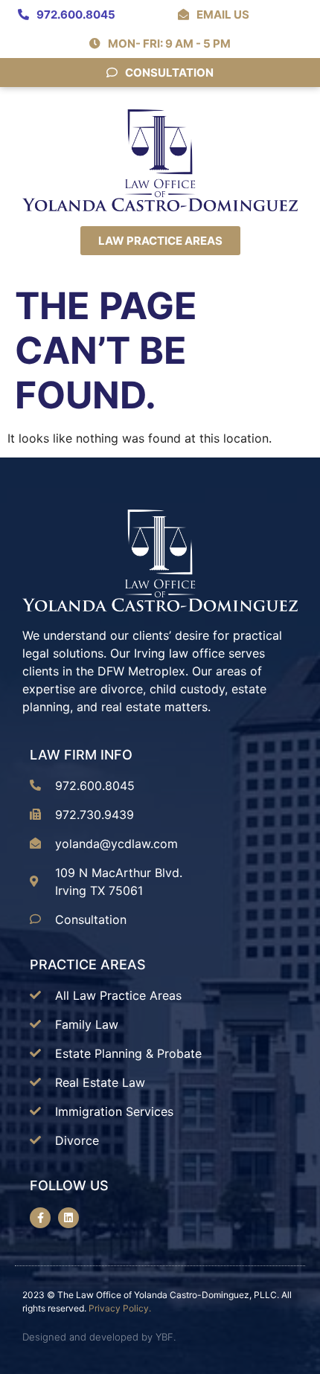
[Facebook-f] (40, 1217)
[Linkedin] (68, 1217)
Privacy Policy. (120, 1308)
